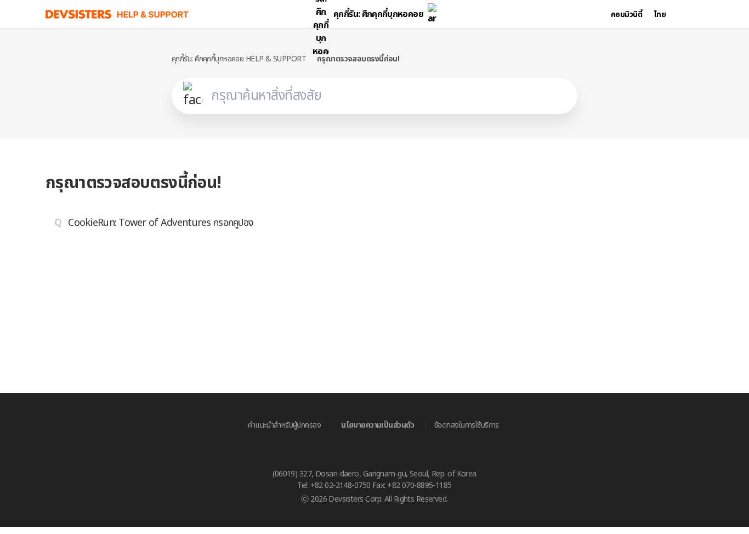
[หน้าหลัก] (117, 14)
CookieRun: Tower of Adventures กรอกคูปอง (160, 222)
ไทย (660, 14)
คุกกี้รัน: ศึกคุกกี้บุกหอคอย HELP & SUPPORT (239, 59)
